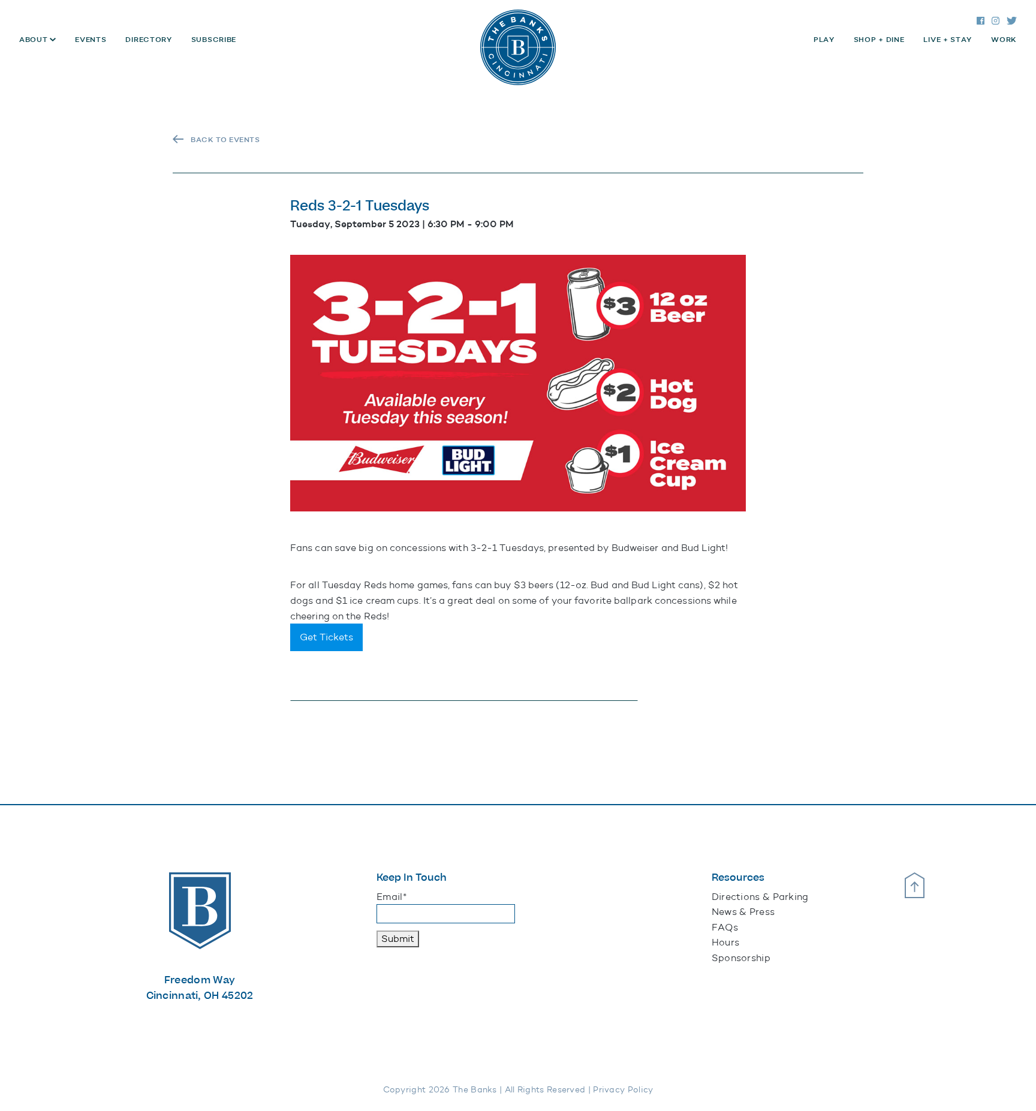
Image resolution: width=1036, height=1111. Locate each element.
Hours (726, 942)
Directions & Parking (760, 896)
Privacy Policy (623, 1090)
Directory (148, 39)
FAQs (725, 927)
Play (824, 39)
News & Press (743, 911)
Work (1004, 39)
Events (90, 39)
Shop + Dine (879, 39)
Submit (397, 938)
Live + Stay (947, 39)
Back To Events (225, 140)
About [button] (34, 39)
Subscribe (213, 39)
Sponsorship (741, 958)
